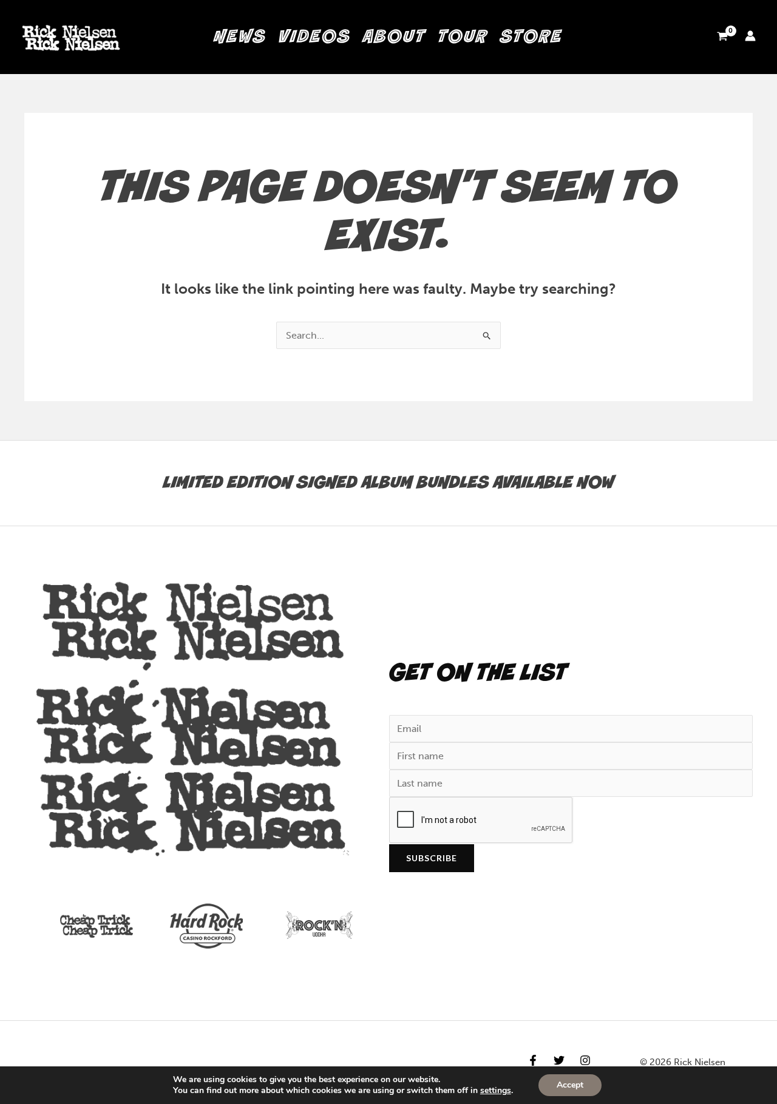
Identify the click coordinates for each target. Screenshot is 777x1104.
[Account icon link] (750, 35)
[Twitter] (559, 1060)
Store (531, 37)
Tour (463, 37)
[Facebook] (533, 1060)
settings (495, 1090)
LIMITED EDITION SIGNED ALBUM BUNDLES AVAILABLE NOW (388, 482)
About (394, 37)
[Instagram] (585, 1060)
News (240, 37)
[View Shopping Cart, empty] (722, 37)
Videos (315, 37)
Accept (570, 1085)
